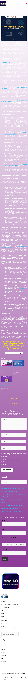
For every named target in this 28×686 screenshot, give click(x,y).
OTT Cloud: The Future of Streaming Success (6, 368)
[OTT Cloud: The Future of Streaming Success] (6, 363)
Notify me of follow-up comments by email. (13, 460)
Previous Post (14, 399)
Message (4, 549)
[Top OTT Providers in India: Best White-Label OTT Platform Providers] (6, 379)
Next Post (14, 403)
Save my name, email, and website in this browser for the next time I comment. (13, 455)
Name (3, 520)
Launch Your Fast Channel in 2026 (11, 511)
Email (3, 529)
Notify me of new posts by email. (13, 465)
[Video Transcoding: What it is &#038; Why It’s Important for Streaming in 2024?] (18, 363)
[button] (27, 3)
